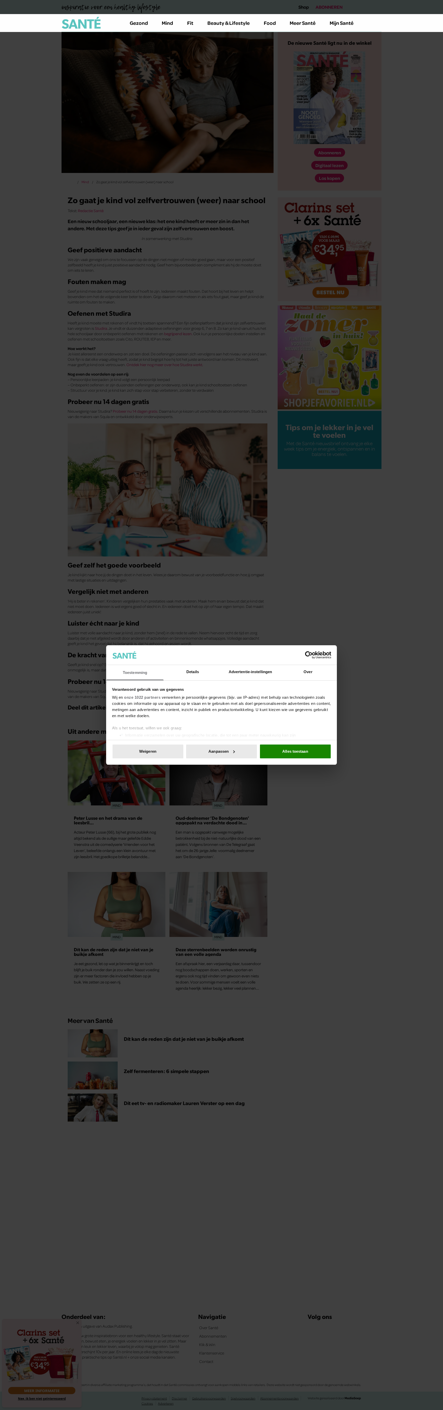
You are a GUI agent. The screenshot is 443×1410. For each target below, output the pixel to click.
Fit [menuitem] (190, 22)
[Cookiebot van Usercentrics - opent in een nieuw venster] (308, 655)
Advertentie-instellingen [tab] (250, 672)
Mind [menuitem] (167, 22)
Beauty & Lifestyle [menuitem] (228, 22)
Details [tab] (192, 672)
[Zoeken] (377, 23)
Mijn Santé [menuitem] (342, 22)
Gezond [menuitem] (139, 22)
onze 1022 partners (142, 697)
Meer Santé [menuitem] (303, 22)
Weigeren (147, 751)
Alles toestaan (295, 751)
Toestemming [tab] (135, 672)
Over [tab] (308, 672)
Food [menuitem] (270, 22)
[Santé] (81, 22)
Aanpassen (218, 751)
